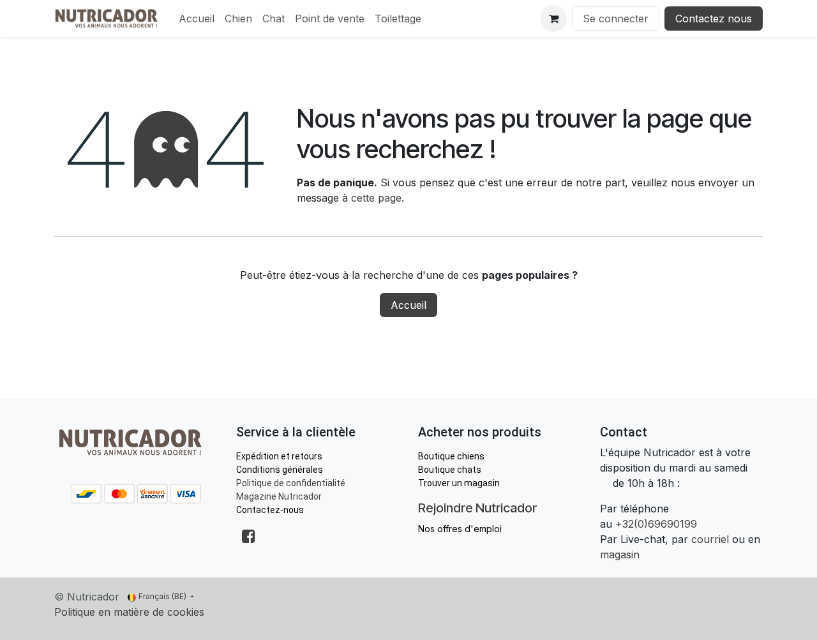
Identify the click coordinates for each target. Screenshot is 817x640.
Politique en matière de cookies (129, 612)
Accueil (408, 305)
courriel (710, 539)
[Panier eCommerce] (553, 18)
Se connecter (615, 18)
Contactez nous (713, 18)
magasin (620, 554)
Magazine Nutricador (279, 496)
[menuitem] (197, 18)
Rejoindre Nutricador (477, 508)
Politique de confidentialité (290, 483)
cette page (376, 197)
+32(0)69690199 (656, 523)
